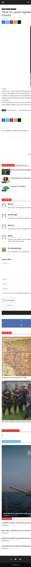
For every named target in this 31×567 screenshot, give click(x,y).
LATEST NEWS (7, 518)
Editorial (4, 190)
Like (21, 319)
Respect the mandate (18, 186)
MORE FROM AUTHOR (22, 165)
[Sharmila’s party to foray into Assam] (6, 180)
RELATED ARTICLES (8, 165)
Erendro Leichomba (11, 110)
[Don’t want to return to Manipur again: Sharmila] (6, 172)
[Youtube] (20, 559)
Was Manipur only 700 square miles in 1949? (14, 377)
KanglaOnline (6, 515)
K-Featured (13, 9)
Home (3, 6)
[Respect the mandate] (6, 188)
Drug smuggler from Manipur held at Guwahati (15, 130)
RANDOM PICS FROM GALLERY (11, 441)
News (7, 6)
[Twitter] (15, 559)
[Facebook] (11, 559)
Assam (3, 182)
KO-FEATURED (7, 333)
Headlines (8, 9)
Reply (9, 209)
